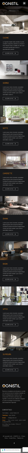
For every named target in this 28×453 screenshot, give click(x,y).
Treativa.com (20, 438)
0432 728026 (12, 415)
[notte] (14, 115)
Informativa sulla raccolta (6, 451)
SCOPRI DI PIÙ (9, 53)
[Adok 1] (14, 341)
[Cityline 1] (14, 160)
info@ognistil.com (12, 417)
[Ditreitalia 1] (14, 205)
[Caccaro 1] (14, 69)
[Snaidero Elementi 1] (14, 24)
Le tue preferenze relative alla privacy (12, 449)
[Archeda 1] (14, 250)
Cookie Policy (12, 438)
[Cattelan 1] (14, 295)
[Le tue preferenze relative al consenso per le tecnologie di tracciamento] (2, 450)
